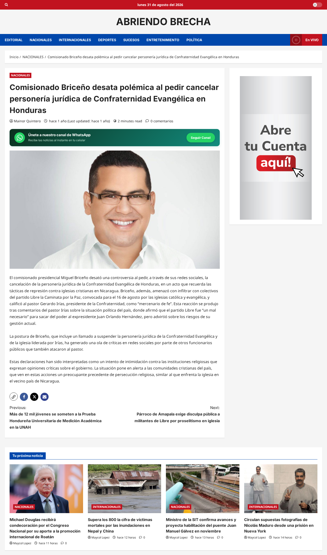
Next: (177, 414)
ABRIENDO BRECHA (163, 22)
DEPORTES (107, 40)
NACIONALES (41, 40)
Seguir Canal (201, 138)
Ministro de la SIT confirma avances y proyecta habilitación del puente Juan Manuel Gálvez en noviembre (201, 525)
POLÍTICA (194, 40)
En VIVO (312, 40)
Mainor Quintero (27, 121)
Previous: (55, 417)
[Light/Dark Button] (317, 4)
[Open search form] (6, 5)
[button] (14, 396)
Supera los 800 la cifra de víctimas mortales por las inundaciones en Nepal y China (120, 525)
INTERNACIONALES (75, 40)
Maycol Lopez (22, 543)
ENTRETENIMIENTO (163, 40)
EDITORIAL (14, 40)
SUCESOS (131, 40)
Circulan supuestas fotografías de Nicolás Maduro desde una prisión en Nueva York (279, 525)
